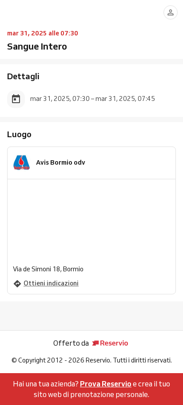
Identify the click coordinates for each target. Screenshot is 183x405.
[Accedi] (170, 12)
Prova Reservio (105, 383)
